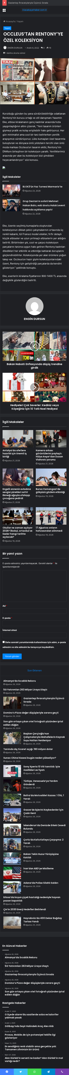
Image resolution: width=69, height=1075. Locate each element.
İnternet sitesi (10, 630)
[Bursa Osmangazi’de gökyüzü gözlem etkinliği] (51, 477)
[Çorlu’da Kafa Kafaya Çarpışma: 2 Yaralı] (12, 844)
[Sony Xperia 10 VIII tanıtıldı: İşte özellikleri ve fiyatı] (12, 771)
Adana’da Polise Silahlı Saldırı (40, 882)
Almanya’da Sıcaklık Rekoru (19, 680)
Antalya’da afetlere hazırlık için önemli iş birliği (15, 453)
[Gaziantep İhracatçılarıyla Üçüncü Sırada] (12, 703)
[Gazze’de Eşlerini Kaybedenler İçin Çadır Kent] (12, 815)
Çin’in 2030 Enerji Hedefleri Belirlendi (24, 909)
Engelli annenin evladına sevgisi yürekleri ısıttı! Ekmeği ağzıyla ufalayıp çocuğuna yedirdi (17, 493)
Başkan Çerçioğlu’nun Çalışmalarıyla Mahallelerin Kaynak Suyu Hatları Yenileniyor (44, 737)
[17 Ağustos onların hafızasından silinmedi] (51, 516)
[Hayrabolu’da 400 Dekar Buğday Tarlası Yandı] (12, 923)
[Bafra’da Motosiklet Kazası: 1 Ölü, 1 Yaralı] (12, 800)
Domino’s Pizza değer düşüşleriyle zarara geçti (31, 712)
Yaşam (20, 21)
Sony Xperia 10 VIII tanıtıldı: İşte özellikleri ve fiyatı (41, 768)
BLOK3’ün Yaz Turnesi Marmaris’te (42, 186)
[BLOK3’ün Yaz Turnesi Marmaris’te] (11, 191)
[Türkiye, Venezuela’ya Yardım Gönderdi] (12, 785)
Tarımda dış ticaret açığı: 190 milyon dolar (28, 749)
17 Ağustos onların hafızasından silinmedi (49, 529)
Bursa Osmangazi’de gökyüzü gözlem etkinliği (50, 490)
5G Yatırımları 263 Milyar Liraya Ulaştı (25, 689)
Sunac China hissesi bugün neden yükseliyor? (29, 757)
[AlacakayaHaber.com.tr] (34, 10)
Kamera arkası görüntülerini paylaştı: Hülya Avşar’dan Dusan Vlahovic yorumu (49, 455)
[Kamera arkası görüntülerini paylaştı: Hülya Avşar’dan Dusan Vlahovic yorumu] (51, 438)
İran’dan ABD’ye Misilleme (38, 868)
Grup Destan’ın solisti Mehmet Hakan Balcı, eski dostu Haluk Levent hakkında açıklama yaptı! (44, 205)
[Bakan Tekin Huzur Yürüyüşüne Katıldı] (12, 858)
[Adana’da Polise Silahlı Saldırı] (12, 887)
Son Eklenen (34, 670)
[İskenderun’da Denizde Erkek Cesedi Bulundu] (12, 830)
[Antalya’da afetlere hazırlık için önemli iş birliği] (18, 438)
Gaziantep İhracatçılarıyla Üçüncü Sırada (28, 2)
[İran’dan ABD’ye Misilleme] (12, 873)
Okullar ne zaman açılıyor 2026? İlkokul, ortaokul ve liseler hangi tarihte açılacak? (17, 532)
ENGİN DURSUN (15, 48)
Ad (5, 606)
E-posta (7, 618)
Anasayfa (10, 21)
